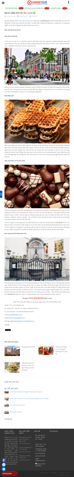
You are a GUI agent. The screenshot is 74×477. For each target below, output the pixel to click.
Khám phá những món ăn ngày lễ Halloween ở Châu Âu (26, 392)
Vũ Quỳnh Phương (10, 16)
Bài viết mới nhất (11, 388)
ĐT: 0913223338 (40, 453)
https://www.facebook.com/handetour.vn (22, 321)
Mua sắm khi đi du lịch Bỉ (17, 405)
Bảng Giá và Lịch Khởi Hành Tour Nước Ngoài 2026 (25, 439)
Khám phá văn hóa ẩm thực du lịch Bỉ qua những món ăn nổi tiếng (29, 398)
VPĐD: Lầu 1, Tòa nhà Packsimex (40, 445)
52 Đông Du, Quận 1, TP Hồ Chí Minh (40, 450)
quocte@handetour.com (15, 315)
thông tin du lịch (23, 16)
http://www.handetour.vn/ (17, 318)
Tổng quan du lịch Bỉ (28, 347)
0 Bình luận (34, 16)
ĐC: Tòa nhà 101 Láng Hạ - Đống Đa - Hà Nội (40, 437)
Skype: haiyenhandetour (40, 459)
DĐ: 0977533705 (40, 456)
